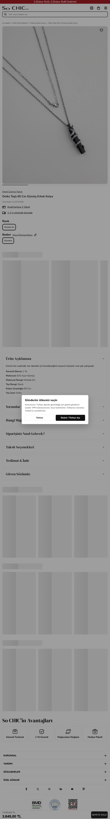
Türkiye (39, 417)
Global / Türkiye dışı (70, 417)
